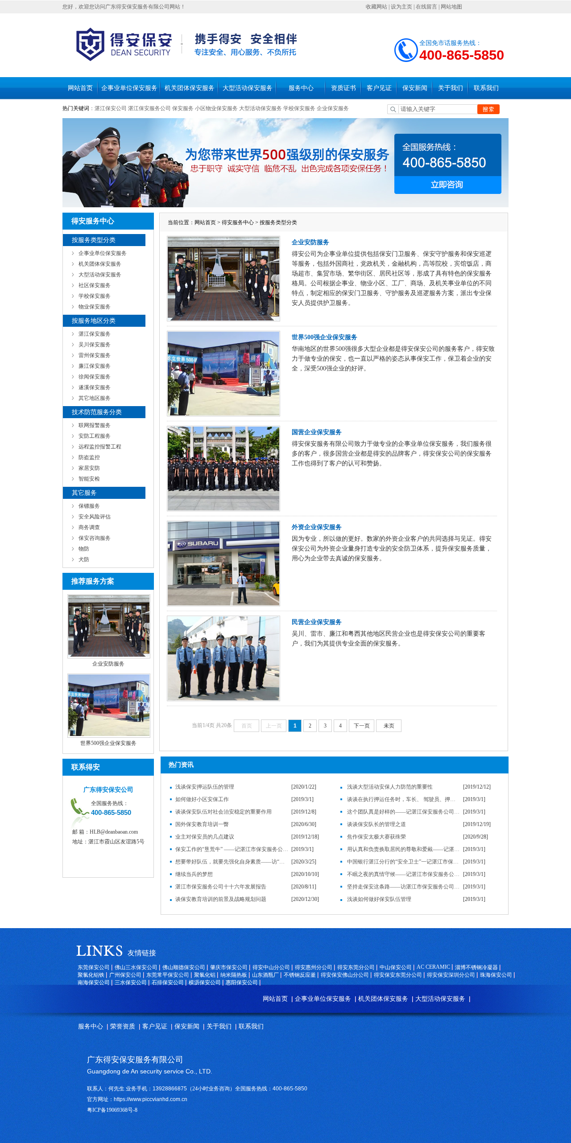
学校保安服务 (299, 108)
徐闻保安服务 (95, 376)
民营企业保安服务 (317, 622)
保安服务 (183, 108)
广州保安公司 (125, 975)
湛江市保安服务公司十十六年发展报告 (220, 887)
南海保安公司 (94, 982)
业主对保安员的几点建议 (204, 837)
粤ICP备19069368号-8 (112, 1110)
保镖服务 (89, 506)
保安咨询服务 (95, 538)
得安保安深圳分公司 (451, 975)
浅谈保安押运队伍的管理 (204, 787)
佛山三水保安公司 (136, 967)
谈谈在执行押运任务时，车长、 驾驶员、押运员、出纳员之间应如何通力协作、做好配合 (403, 799)
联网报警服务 (95, 425)
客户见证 (379, 88)
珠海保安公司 (496, 975)
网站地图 (451, 7)
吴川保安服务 (95, 344)
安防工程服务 (95, 436)
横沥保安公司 (205, 982)
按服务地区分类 (94, 320)
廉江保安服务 (95, 366)
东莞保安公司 (94, 967)
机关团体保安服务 (190, 88)
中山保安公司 (396, 967)
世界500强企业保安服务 (108, 743)
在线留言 (426, 7)
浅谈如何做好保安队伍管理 (379, 899)
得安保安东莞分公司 (398, 975)
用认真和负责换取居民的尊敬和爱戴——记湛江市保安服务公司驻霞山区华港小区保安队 (403, 849)
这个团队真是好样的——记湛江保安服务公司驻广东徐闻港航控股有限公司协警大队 (403, 812)
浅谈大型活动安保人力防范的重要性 (390, 787)
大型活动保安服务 (248, 88)
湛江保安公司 (111, 108)
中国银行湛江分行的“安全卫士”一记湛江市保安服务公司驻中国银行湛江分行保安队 (403, 862)
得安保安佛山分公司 (345, 975)
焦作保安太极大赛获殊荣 (376, 837)
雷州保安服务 (95, 355)
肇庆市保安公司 (229, 967)
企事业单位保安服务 (129, 88)
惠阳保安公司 (242, 982)
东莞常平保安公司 (167, 975)
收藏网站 (376, 7)
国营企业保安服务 (317, 432)
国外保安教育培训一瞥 (202, 824)
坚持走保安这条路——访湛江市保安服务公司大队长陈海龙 (403, 887)
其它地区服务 (95, 398)
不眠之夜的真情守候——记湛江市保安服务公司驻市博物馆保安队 (403, 874)
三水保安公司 (131, 982)
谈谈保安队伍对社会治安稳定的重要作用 (223, 812)
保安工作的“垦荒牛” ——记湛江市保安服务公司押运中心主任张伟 (232, 849)
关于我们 (450, 88)
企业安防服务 (108, 664)
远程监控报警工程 (100, 446)
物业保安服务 (95, 306)
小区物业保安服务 (216, 108)
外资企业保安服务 (317, 527)
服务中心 (301, 88)
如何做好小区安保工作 (202, 799)
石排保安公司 (168, 982)
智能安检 (89, 478)
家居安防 (89, 468)
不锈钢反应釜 (300, 975)
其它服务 (84, 492)
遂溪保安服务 (95, 387)
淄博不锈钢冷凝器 (476, 967)
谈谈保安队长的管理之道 (376, 824)
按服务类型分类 (94, 240)
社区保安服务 (95, 285)
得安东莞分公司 (356, 967)
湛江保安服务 (95, 334)
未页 (389, 726)
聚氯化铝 (204, 975)
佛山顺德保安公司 (183, 967)
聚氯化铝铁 (91, 975)
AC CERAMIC (433, 967)
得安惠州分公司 (313, 967)
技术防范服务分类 (97, 412)
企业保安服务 (333, 108)
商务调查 (89, 527)
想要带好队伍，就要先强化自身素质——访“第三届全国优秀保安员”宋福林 (232, 862)
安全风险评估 (95, 516)
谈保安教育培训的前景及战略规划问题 (220, 899)
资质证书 (343, 88)
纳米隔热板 (233, 975)
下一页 (362, 726)
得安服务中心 (238, 222)
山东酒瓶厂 (265, 975)
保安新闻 (414, 88)
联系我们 (486, 88)
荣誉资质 (122, 1026)
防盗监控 (89, 457)
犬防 (84, 559)
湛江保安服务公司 (149, 108)
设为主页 (401, 7)
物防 (84, 548)
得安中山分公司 (271, 967)
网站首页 (80, 88)
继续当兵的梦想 (194, 874)
